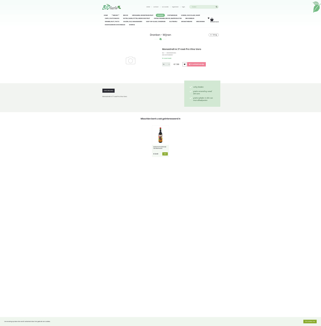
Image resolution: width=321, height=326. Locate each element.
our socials (165, 6)
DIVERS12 (132, 25)
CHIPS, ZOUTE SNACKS (112, 18)
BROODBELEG (189, 18)
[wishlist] (184, 64)
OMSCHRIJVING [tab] (108, 91)
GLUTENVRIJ (173, 21)
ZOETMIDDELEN (172, 15)
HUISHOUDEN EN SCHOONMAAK (115, 25)
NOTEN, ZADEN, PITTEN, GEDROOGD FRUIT (136, 18)
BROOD (125, 15)
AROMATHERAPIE (186, 21)
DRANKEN (160, 15)
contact (155, 6)
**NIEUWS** (115, 15)
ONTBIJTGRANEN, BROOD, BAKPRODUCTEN (168, 18)
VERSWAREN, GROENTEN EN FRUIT (142, 15)
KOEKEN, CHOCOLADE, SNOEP (190, 15)
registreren (175, 6)
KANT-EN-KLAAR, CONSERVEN (155, 21)
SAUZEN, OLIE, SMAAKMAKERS (132, 21)
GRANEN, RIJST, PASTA (112, 21)
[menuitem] (105, 15)
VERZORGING (200, 21)
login (183, 6)
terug (215, 35)
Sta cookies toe (310, 321)
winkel (148, 6)
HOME (106, 15)
